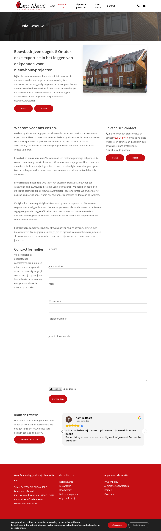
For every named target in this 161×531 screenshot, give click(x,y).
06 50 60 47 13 (29, 503)
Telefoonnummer (58, 318)
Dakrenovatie (66, 481)
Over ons (109, 494)
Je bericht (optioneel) (59, 336)
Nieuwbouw (65, 485)
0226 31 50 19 (120, 137)
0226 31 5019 (47, 495)
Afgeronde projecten (69, 498)
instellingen (20, 528)
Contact (108, 489)
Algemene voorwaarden (116, 485)
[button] (144, 431)
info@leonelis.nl (35, 499)
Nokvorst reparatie (68, 494)
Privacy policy (111, 481)
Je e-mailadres (56, 266)
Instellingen (139, 525)
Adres (51, 283)
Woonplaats (55, 301)
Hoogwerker (65, 489)
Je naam (53, 248)
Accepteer (117, 525)
